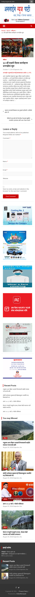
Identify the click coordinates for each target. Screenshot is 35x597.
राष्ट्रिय (5, 59)
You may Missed (10, 418)
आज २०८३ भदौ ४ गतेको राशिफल (12, 411)
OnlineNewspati (21, 594)
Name (5, 161)
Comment (6, 138)
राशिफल (5, 499)
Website (5, 178)
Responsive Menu (31, 1)
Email (5, 170)
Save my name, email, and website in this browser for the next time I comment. (16, 190)
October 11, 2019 (8, 69)
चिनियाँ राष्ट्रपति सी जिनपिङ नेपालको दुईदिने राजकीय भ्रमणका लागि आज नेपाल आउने (18, 119)
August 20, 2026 (8, 537)
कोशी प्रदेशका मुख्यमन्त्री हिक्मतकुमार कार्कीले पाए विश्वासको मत (19, 574)
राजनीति (5, 468)
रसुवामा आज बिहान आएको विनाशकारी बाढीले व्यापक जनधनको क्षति (19, 566)
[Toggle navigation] (4, 26)
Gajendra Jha (18, 69)
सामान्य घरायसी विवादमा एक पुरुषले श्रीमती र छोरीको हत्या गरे (18, 111)
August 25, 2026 (8, 478)
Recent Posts (9, 561)
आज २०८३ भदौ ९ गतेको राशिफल (12, 401)
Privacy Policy (23, 591)
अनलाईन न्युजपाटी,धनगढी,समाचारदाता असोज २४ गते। (17, 73)
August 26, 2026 (8, 447)
